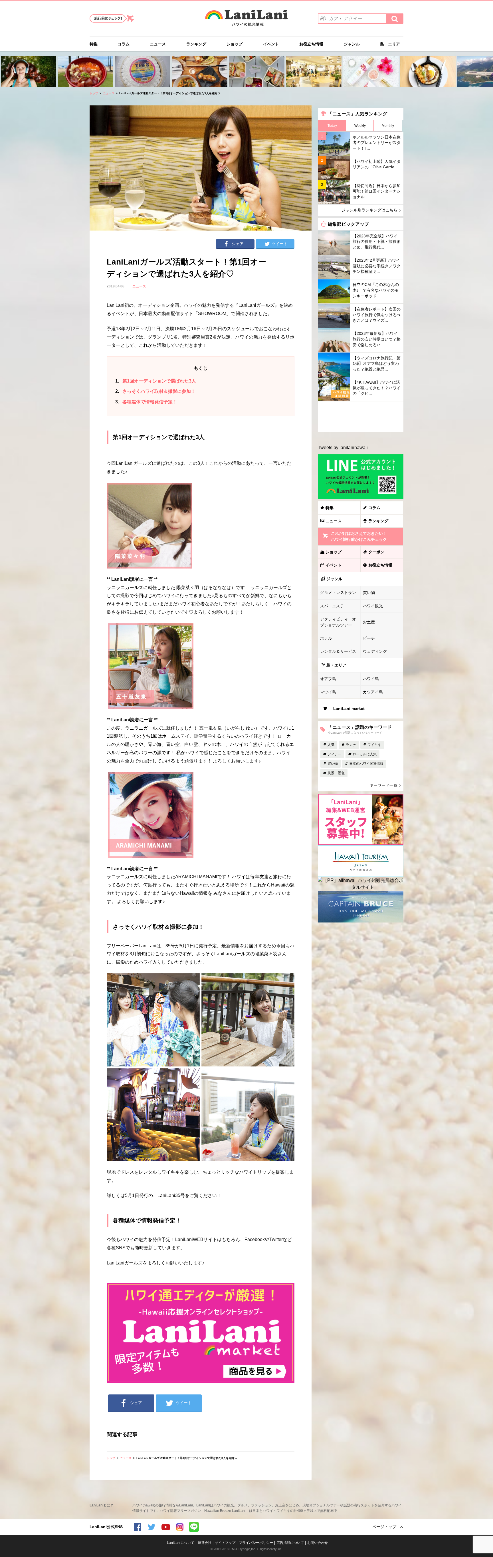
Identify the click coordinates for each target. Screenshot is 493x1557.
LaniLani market (349, 708)
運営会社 (204, 1543)
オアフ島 (328, 679)
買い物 (369, 592)
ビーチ (369, 638)
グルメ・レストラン (338, 592)
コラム (124, 44)
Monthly (388, 126)
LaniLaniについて (180, 1543)
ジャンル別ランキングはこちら (369, 210)
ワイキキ (374, 745)
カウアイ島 (373, 692)
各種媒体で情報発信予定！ (146, 401)
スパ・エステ (332, 606)
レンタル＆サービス (338, 651)
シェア (238, 243)
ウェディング (375, 651)
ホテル (326, 638)
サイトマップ (225, 1543)
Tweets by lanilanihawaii (343, 447)
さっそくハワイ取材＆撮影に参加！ (155, 391)
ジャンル (352, 44)
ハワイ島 (371, 679)
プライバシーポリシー (256, 1543)
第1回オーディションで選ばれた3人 (155, 381)
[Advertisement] (360, 416)
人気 (331, 745)
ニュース (158, 44)
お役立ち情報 (311, 44)
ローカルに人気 (365, 754)
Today (332, 126)
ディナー (334, 754)
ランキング (196, 44)
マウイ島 (328, 692)
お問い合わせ (317, 1543)
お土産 (369, 622)
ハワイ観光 (373, 606)
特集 (94, 44)
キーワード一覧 (383, 785)
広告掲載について (290, 1543)
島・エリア (390, 44)
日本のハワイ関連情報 (366, 764)
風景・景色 (336, 773)
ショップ (235, 44)
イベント (271, 44)
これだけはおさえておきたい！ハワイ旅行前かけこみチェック (359, 536)
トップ (94, 93)
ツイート (280, 243)
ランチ (351, 745)
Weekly (360, 126)
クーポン (376, 552)
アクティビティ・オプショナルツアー (338, 622)
